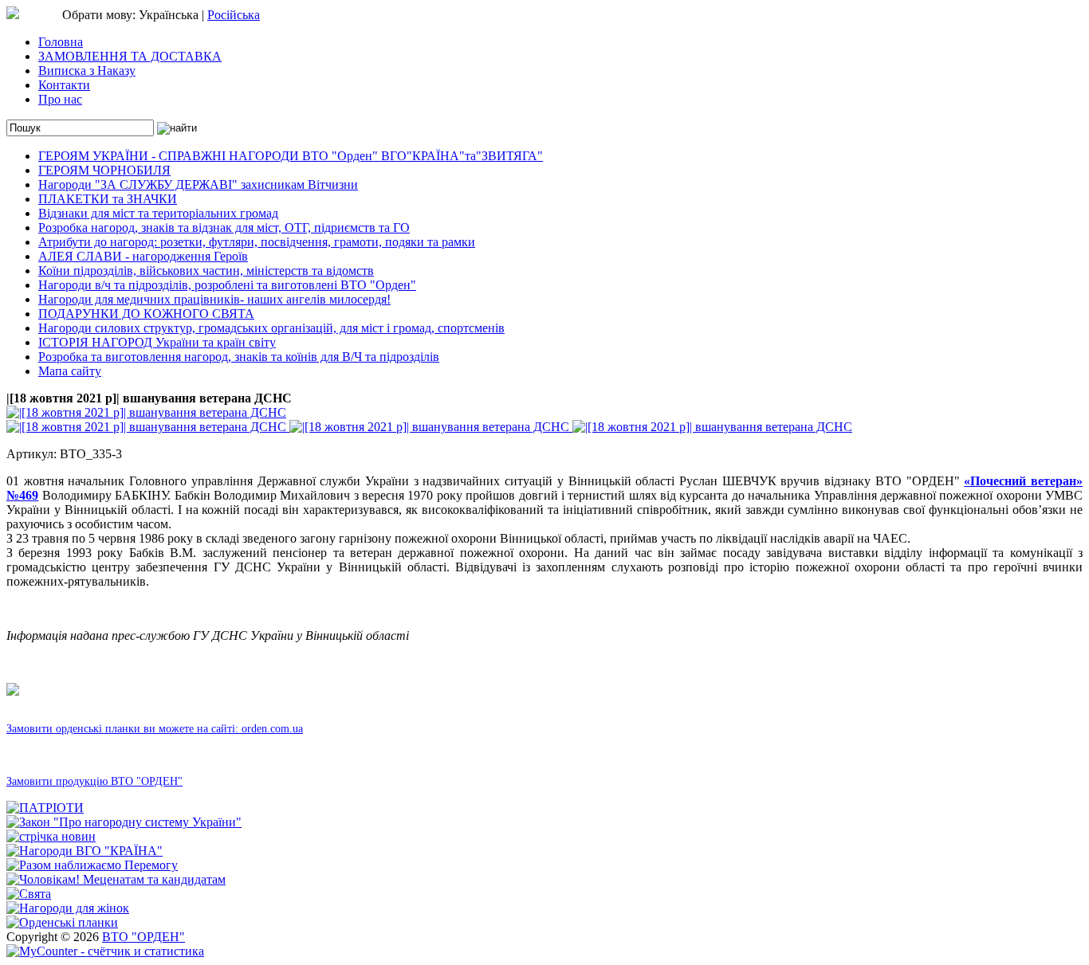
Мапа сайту (69, 371)
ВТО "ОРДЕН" (143, 936)
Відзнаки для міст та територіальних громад (158, 213)
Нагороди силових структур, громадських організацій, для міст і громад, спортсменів (271, 328)
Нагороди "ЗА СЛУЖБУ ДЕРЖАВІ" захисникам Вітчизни (198, 184)
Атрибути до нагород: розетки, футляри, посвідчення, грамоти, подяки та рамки (256, 242)
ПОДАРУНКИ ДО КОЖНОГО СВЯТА (146, 313)
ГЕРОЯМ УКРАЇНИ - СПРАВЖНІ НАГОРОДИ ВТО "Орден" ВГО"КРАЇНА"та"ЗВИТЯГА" (290, 156)
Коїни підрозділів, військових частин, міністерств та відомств (206, 270)
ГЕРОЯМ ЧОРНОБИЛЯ (104, 170)
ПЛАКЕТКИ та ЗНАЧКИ (107, 199)
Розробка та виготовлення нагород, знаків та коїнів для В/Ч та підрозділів (238, 356)
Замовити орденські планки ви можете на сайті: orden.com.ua (154, 729)
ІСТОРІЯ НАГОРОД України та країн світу (157, 342)
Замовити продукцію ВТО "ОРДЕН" (94, 781)
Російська (233, 15)
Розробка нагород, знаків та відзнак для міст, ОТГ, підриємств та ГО (224, 227)
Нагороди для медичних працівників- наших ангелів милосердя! (214, 299)
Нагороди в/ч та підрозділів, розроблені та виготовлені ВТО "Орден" (227, 285)
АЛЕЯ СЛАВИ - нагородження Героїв (143, 256)
